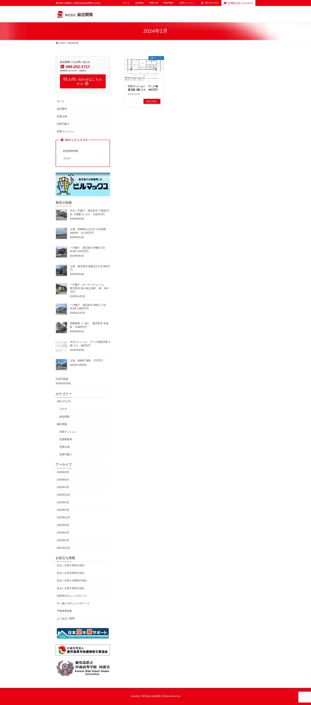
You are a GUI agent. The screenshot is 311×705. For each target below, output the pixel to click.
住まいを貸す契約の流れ (71, 588)
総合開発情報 (70, 150)
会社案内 (139, 3)
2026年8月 (63, 472)
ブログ (67, 158)
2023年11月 (63, 517)
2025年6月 (63, 502)
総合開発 (64, 416)
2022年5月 (63, 525)
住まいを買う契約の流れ (71, 565)
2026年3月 (63, 487)
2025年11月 (63, 494)
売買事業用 (65, 439)
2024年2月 (63, 509)
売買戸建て (168, 3)
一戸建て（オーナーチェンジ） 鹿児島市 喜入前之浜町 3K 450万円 (89, 288)
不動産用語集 (64, 610)
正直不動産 (62, 379)
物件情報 (62, 424)
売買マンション (187, 3)
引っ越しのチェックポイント (73, 603)
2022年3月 (63, 540)
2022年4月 (63, 532)
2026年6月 (63, 479)
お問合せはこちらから (240, 3)
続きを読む (152, 101)
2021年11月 (63, 547)
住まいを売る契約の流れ (71, 572)
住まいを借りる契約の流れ (72, 580)
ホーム (126, 3)
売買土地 (153, 3)
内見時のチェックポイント (72, 595)
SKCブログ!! (64, 401)
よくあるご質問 (66, 618)
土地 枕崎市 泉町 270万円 (86, 360)
